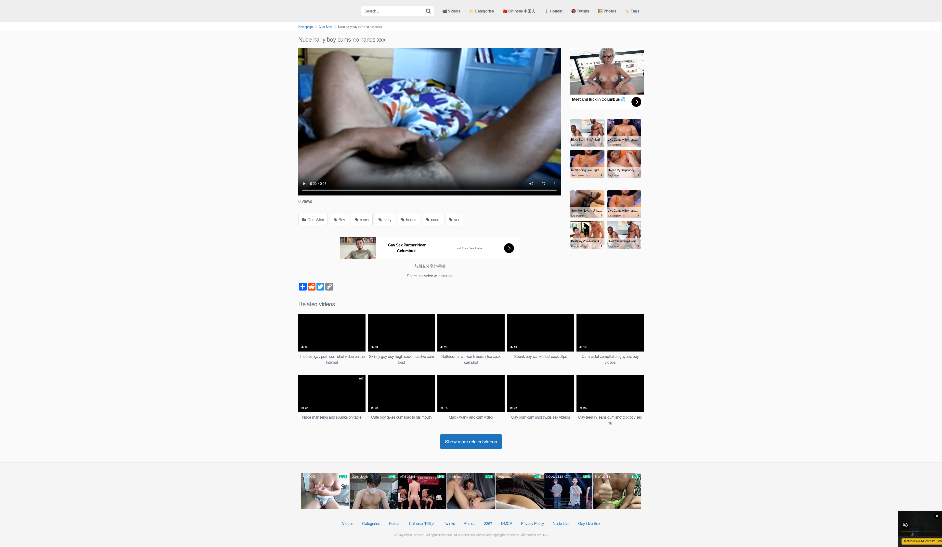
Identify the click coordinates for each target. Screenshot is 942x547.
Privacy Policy (532, 523)
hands (410, 219)
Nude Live (561, 523)
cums (364, 219)
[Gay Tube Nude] (327, 10)
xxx (456, 219)
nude (434, 219)
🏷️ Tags (632, 11)
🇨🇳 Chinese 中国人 (519, 11)
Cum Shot (325, 26)
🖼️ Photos (607, 11)
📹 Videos (451, 11)
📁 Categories (481, 11)
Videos (347, 523)
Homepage (305, 26)
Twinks (449, 523)
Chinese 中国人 (422, 523)
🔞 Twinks (580, 11)
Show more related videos (471, 441)
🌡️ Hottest (553, 11)
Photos (469, 523)
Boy (341, 219)
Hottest (394, 523)
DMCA (506, 523)
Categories (371, 523)
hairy (386, 219)
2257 (488, 523)
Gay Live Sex (589, 523)
